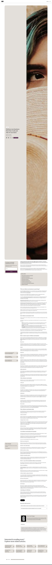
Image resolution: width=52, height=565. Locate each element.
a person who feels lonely (36, 406)
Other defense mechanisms (25, 279)
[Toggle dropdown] (50, 1)
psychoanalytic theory (28, 269)
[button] (34, 505)
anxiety (30, 416)
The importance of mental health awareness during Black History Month (8, 546)
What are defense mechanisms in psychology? (27, 275)
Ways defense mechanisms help (26, 280)
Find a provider (22, 500)
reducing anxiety (28, 292)
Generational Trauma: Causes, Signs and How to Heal (7, 551)
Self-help (9, 559)
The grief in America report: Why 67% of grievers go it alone (29, 551)
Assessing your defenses (25, 284)
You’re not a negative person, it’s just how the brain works (8, 360)
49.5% (35, 436)
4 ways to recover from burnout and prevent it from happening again (9, 353)
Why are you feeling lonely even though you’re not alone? (8, 357)
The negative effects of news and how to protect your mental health (41, 551)
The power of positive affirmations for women (30, 546)
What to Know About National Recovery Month (19, 546)
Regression (29, 422)
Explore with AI (16, 137)
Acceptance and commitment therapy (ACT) (25, 302)
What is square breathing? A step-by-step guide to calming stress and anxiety (19, 551)
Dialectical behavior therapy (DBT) (24, 300)
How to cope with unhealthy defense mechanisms (28, 283)
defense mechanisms (23, 339)
